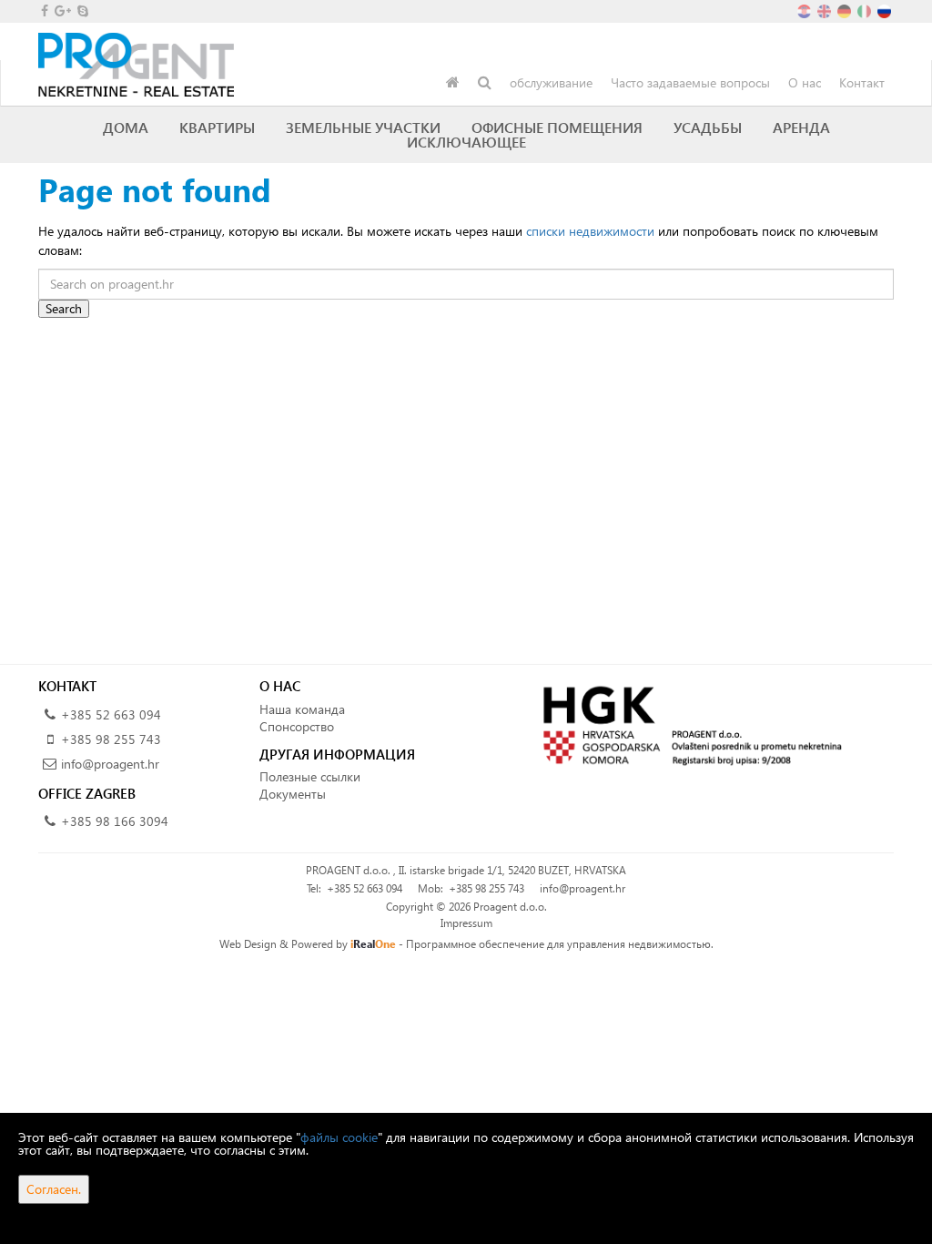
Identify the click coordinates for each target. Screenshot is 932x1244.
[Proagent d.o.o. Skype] (81, 10)
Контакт (862, 82)
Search (64, 308)
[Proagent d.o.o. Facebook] (43, 10)
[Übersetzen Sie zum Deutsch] (845, 9)
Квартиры (217, 127)
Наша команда (302, 709)
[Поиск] (485, 83)
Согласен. (53, 1189)
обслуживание (551, 82)
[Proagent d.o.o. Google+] (61, 10)
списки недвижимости (590, 231)
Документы (292, 793)
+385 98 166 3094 (114, 821)
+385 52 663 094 (111, 714)
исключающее (466, 141)
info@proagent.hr (110, 763)
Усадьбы (708, 127)
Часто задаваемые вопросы (690, 82)
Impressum (466, 923)
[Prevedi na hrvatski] (805, 9)
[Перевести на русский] (885, 9)
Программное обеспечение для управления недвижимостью (558, 944)
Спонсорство (296, 726)
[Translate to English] (825, 9)
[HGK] (687, 724)
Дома (125, 127)
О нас (804, 82)
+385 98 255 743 (111, 739)
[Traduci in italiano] (865, 9)
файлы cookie (339, 1137)
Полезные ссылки (309, 776)
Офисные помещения (557, 127)
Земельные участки (363, 127)
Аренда (801, 127)
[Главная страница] (453, 83)
